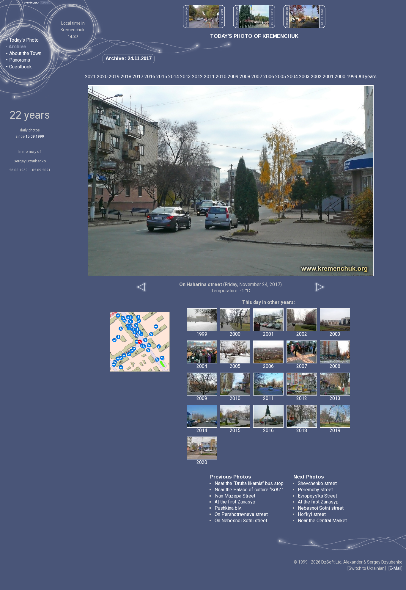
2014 (173, 76)
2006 (268, 76)
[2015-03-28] (121, 367)
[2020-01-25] (123, 318)
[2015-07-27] (114, 340)
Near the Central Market (322, 520)
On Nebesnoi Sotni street (241, 520)
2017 (138, 76)
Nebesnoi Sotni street (321, 508)
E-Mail (395, 568)
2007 (256, 76)
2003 (304, 76)
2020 (102, 76)
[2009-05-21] (130, 321)
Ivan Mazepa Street (235, 496)
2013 (185, 76)
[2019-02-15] (130, 326)
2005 (280, 76)
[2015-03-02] (121, 329)
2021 (90, 76)
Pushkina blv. (228, 508)
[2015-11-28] (144, 346)
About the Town (25, 53)
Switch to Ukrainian (367, 568)
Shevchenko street (317, 483)
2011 (209, 76)
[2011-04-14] (159, 346)
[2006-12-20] (145, 340)
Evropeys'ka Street (317, 496)
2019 (114, 76)
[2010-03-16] (136, 325)
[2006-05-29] (137, 336)
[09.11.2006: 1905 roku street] (304, 26)
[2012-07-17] (124, 355)
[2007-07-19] (151, 334)
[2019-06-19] (131, 317)
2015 (161, 76)
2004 (292, 76)
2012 (197, 76)
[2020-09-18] (114, 365)
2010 (221, 76)
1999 (352, 76)
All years (367, 76)
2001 (328, 76)
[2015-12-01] (132, 351)
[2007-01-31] (118, 315)
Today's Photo (24, 40)
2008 (245, 76)
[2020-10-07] (139, 332)
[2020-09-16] (129, 354)
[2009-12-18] (162, 358)
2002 (316, 76)
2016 (149, 76)
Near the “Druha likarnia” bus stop (249, 483)
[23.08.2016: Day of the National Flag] (254, 26)
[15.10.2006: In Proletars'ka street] (204, 26)
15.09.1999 (35, 136)
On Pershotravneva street (241, 514)
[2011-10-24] (148, 350)
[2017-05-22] (149, 345)
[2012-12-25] (157, 360)
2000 (340, 76)
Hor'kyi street (312, 514)
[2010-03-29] (118, 337)
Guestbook (20, 67)
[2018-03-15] (138, 317)
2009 (233, 76)
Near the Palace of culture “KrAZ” (249, 489)
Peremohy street (315, 489)
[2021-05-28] (121, 358)
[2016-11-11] (135, 332)
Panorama (19, 60)
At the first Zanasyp (235, 502)
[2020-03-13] (139, 321)
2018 (126, 76)
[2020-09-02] (156, 326)
